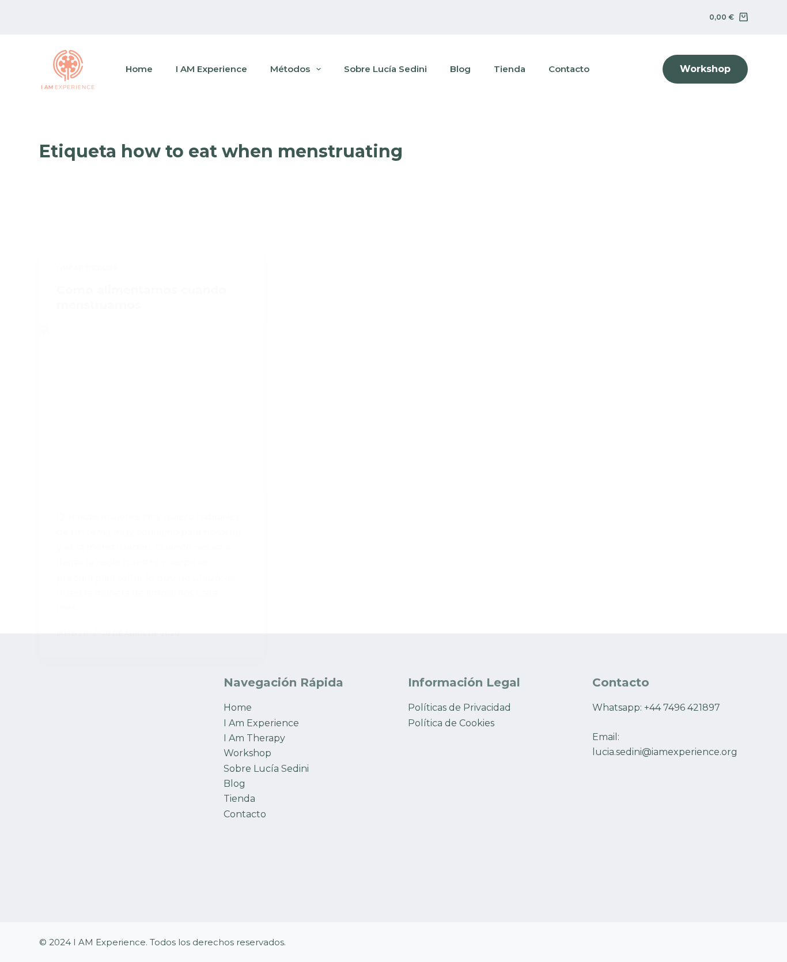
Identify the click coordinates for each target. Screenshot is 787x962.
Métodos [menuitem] (290, 68)
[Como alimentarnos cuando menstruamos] (151, 408)
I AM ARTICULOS (87, 267)
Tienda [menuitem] (509, 68)
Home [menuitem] (139, 68)
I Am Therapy (254, 738)
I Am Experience (261, 723)
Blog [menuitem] (460, 68)
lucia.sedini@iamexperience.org (664, 751)
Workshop (705, 68)
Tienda (239, 798)
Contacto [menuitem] (568, 68)
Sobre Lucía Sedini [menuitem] (385, 68)
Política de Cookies (451, 723)
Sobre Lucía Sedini (266, 768)
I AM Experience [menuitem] (211, 68)
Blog (234, 783)
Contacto (245, 814)
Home (238, 707)
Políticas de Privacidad (459, 707)
